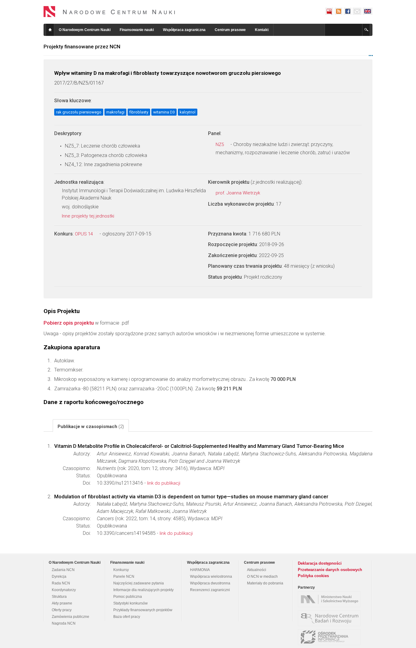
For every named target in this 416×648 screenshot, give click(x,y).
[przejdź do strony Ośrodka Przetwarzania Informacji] (331, 637)
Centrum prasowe (230, 30)
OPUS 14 (84, 234)
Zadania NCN (63, 570)
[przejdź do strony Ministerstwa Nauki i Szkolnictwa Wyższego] (331, 599)
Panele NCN (123, 576)
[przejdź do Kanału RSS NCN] (338, 11)
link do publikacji (163, 483)
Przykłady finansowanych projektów (142, 610)
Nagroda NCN (64, 623)
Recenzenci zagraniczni (210, 590)
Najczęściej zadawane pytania (138, 583)
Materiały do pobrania (265, 583)
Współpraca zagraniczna (184, 30)
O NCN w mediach (262, 576)
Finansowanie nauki (137, 30)
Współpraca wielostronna (211, 576)
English (367, 11)
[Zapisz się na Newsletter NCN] (357, 11)
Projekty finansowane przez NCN (82, 47)
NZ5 (220, 144)
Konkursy (121, 570)
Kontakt (262, 30)
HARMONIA (200, 570)
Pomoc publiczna (127, 596)
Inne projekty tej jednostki (88, 216)
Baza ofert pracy (126, 616)
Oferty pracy (62, 610)
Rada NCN (61, 583)
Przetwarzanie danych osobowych (330, 569)
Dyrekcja (59, 576)
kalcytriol (188, 112)
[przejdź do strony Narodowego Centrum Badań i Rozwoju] (331, 618)
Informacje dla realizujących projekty (143, 590)
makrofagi (115, 112)
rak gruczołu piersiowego (78, 112)
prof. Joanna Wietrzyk (238, 193)
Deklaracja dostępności (320, 563)
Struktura (59, 596)
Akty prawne (62, 603)
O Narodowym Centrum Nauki (85, 30)
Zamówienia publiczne (70, 616)
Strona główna (50, 30)
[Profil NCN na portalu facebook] (347, 11)
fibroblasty (138, 112)
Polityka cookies (313, 575)
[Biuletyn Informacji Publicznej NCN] (329, 11)
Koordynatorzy (64, 590)
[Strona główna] (109, 11)
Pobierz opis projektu (69, 323)
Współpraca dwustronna (210, 583)
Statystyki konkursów (130, 603)
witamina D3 (164, 112)
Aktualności (256, 570)
